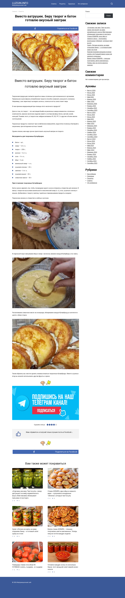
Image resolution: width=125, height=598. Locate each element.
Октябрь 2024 (92, 134)
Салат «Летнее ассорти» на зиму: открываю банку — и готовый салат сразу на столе (25, 531)
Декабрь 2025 (92, 108)
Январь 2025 (91, 128)
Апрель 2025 (91, 121)
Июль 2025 (91, 115)
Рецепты (62, 4)
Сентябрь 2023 (92, 163)
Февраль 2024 (92, 152)
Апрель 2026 (91, 99)
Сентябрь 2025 (92, 110)
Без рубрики (91, 174)
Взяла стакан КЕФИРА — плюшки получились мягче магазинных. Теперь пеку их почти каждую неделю (62, 531)
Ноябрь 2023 (91, 159)
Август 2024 (91, 139)
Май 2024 (90, 145)
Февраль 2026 (92, 104)
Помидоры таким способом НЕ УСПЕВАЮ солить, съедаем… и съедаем (27, 566)
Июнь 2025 (91, 117)
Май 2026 (90, 97)
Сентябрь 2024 (92, 137)
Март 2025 (90, 123)
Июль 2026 (91, 93)
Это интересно (83, 4)
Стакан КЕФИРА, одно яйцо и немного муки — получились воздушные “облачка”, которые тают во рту (62, 493)
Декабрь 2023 (92, 157)
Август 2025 (91, 112)
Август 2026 (91, 90)
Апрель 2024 (91, 148)
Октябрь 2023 (92, 161)
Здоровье (71, 4)
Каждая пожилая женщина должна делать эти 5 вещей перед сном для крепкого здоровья (99, 54)
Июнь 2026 (91, 95)
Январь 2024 (91, 154)
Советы (54, 4)
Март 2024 (90, 150)
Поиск (87, 11)
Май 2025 (90, 119)
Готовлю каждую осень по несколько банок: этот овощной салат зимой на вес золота (63, 567)
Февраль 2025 (92, 126)
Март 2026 (90, 101)
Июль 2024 (91, 141)
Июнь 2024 (91, 143)
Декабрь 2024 (92, 130)
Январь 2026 (91, 106)
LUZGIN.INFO (20, 3)
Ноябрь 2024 (91, 132)
